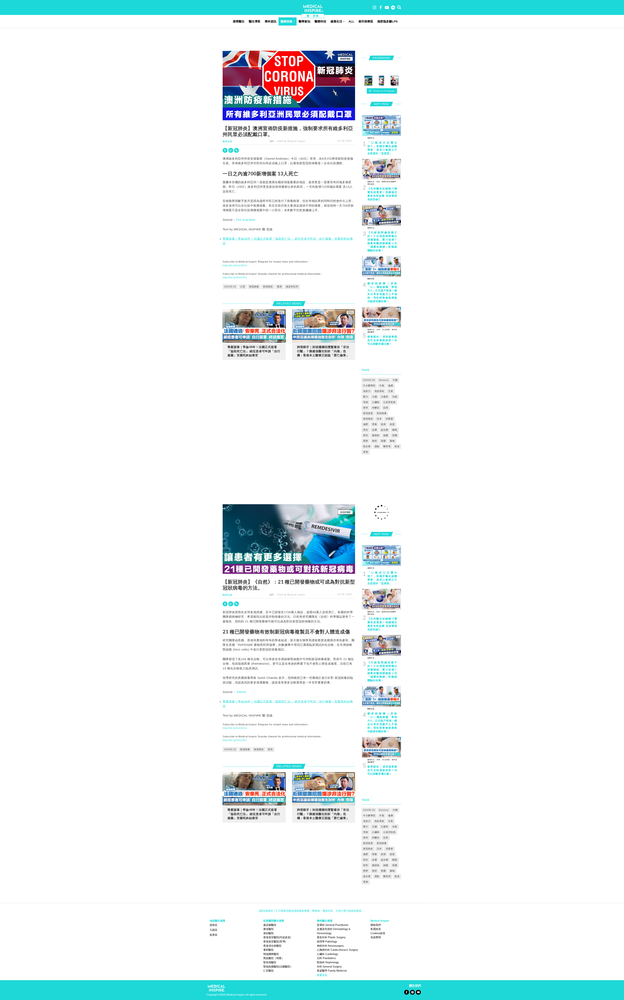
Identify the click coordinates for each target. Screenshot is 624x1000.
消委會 (389, 418)
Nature (241, 692)
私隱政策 (375, 929)
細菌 (385, 435)
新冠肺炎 (268, 286)
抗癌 (385, 407)
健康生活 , (371, 138)
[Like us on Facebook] (406, 992)
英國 (383, 441)
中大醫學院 (369, 385)
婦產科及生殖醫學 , (389, 182)
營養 (374, 424)
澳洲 (279, 286)
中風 (381, 385)
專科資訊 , (371, 184)
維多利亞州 (292, 286)
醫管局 (387, 446)
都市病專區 (365, 21)
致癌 (374, 441)
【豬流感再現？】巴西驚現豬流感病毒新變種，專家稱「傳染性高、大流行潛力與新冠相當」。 (312, 910)
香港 (365, 452)
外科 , (379, 329)
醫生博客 (254, 21)
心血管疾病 (389, 402)
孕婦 (365, 402)
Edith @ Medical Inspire (291, 141)
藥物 (392, 441)
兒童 (390, 391)
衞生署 (366, 446)
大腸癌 (384, 396)
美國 (394, 435)
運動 (377, 446)
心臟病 (375, 402)
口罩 (242, 286)
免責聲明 (375, 937)
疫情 (383, 424)
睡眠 (394, 429)
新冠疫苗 (368, 413)
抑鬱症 (375, 407)
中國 (395, 380)
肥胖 (365, 441)
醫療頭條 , (371, 279)
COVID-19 (230, 286)
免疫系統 (379, 391)
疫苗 (392, 424)
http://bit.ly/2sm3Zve (235, 265)
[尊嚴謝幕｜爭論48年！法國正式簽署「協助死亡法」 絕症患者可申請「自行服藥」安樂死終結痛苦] (254, 325)
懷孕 (365, 407)
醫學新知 (304, 21)
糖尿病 (375, 435)
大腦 (374, 396)
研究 (365, 435)
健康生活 (336, 21)
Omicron (384, 380)
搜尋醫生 (239, 21)
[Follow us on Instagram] (412, 992)
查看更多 (322, 975)
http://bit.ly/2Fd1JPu (235, 277)
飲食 (397, 446)
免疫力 (366, 391)
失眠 (394, 396)
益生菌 (384, 429)
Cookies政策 (377, 933)
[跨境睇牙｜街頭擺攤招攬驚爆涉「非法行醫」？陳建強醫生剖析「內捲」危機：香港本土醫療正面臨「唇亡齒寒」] (323, 325)
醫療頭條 (286, 21)
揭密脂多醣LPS (387, 21)
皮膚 (374, 429)
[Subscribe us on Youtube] (418, 992)
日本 (379, 418)
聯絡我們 (375, 925)
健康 (390, 385)
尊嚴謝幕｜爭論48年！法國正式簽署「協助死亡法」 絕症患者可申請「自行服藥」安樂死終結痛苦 (254, 351)
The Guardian (245, 219)
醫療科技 (320, 21)
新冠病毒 (254, 286)
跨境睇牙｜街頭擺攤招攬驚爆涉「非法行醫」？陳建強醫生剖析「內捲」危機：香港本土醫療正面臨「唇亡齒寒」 (323, 351)
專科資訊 (270, 21)
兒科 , (378, 182)
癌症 (365, 429)
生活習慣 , (386, 329)
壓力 (365, 396)
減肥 (365, 424)
